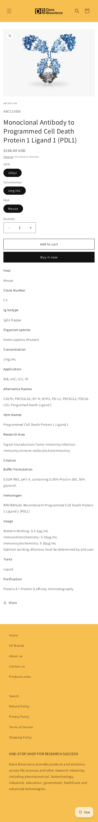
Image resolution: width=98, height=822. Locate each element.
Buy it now (49, 257)
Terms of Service (21, 727)
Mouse (13, 209)
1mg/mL (14, 191)
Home (13, 635)
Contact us (17, 666)
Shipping (8, 156)
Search (14, 696)
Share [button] (13, 603)
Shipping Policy (20, 737)
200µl (12, 173)
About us (16, 656)
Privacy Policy (19, 716)
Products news (20, 677)
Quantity (9, 219)
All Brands (16, 645)
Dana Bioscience (54, 818)
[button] (9, 11)
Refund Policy (19, 706)
